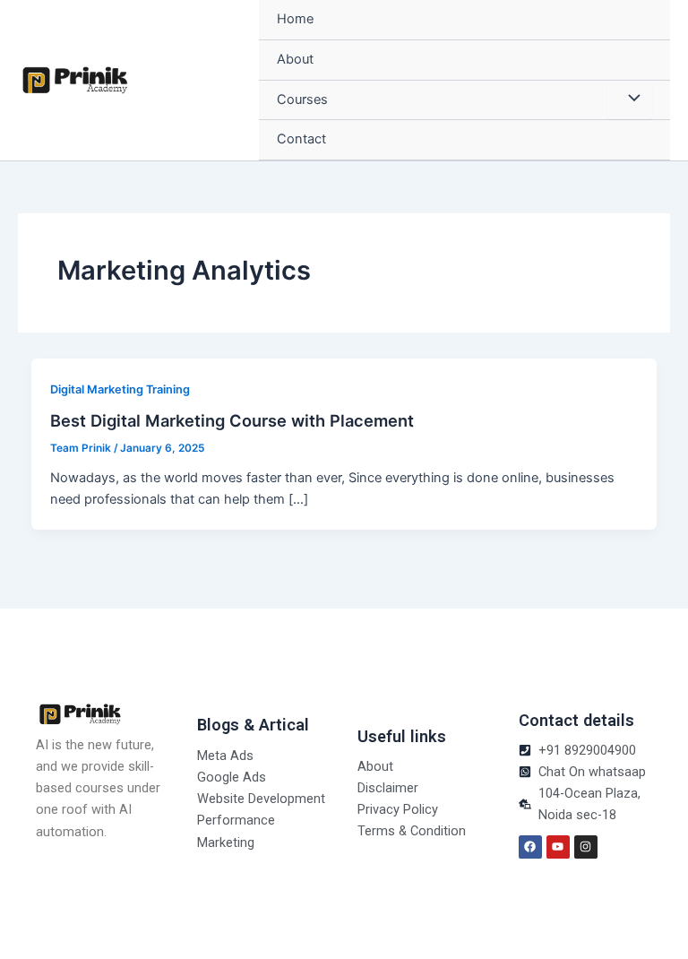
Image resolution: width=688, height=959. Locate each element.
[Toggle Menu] (629, 100)
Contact (301, 139)
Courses (302, 99)
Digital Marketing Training (120, 389)
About (295, 59)
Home (295, 19)
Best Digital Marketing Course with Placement (232, 420)
